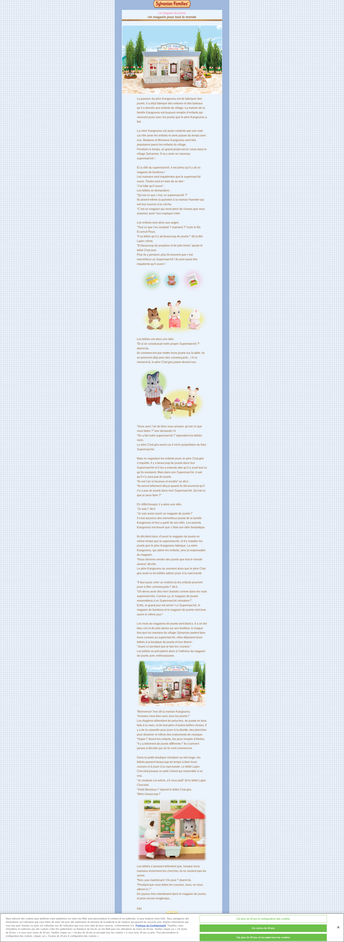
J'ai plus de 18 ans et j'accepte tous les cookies (263, 937)
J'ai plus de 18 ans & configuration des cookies (263, 918)
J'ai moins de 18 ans (263, 928)
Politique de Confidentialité (151, 925)
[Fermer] (338, 927)
